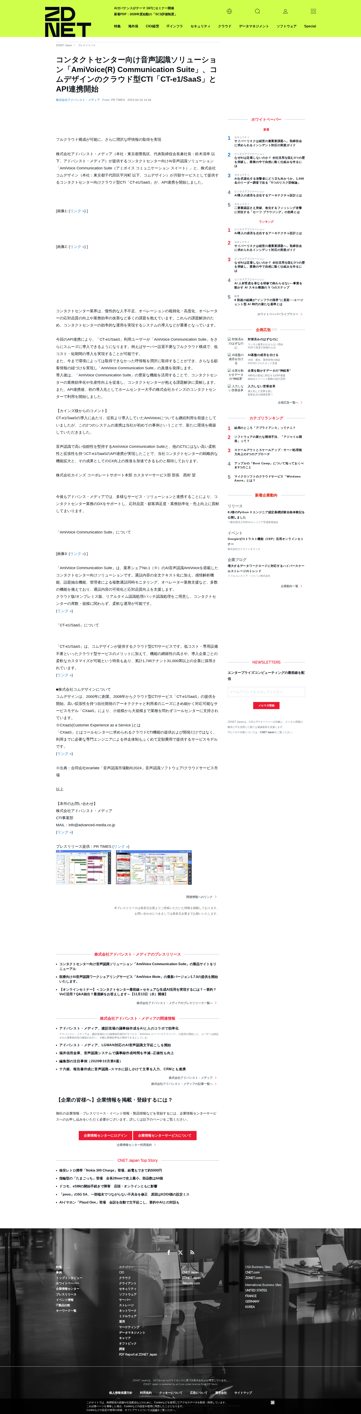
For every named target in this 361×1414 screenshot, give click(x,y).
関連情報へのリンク (199, 897)
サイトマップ (243, 1392)
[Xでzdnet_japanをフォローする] (180, 1252)
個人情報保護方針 (120, 1392)
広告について (199, 1392)
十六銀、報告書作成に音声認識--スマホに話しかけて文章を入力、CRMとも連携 (122, 1069)
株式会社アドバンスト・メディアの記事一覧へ (182, 1083)
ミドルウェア (128, 1316)
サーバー (125, 1299)
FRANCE (251, 1296)
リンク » (77, 211)
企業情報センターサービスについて (165, 1135)
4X (184, 1267)
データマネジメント (254, 26)
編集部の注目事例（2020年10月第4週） (91, 1061)
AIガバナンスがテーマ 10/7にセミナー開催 (144, 8)
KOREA (250, 1307)
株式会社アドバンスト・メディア (78, 100)
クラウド (224, 26)
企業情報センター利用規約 (134, 1144)
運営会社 (221, 1392)
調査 (122, 1349)
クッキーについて (171, 1392)
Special (310, 26)
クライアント (128, 1283)
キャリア (125, 1338)
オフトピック (128, 1343)
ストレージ (126, 1305)
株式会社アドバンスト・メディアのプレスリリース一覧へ (175, 1003)
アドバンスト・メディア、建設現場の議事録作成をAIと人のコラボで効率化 (119, 1028)
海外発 (133, 26)
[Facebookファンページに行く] (169, 1252)
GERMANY (252, 1301)
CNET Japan (267, 732)
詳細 (154, 1410)
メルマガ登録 (266, 705)
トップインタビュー (69, 1277)
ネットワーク (128, 1310)
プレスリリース (86, 45)
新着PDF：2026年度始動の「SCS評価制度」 (145, 14)
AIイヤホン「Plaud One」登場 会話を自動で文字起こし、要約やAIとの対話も (119, 1202)
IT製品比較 (63, 1305)
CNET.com (252, 1272)
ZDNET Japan (64, 45)
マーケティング (129, 1327)
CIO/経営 (152, 26)
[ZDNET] (77, 18)
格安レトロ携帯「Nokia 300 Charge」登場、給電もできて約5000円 (110, 1170)
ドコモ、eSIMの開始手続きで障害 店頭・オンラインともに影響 (108, 1186)
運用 (122, 1321)
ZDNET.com (253, 1277)
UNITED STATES (256, 1290)
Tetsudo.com (191, 1283)
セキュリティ (201, 26)
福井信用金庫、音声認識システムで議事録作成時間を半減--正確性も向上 (116, 1053)
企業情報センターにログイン (105, 1135)
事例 (59, 1272)
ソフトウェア (287, 26)
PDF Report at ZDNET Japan (138, 1354)
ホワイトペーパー (67, 1283)
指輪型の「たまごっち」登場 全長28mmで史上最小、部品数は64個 (111, 1178)
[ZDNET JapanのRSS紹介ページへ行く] (192, 1252)
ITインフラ (175, 26)
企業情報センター (67, 1288)
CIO (121, 1272)
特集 (117, 26)
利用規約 (146, 1392)
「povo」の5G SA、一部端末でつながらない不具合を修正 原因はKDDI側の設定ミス (124, 1194)
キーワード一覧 (66, 1310)
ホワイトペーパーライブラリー (277, 314)
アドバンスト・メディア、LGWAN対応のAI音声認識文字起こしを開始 (115, 1045)
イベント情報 (65, 1299)
